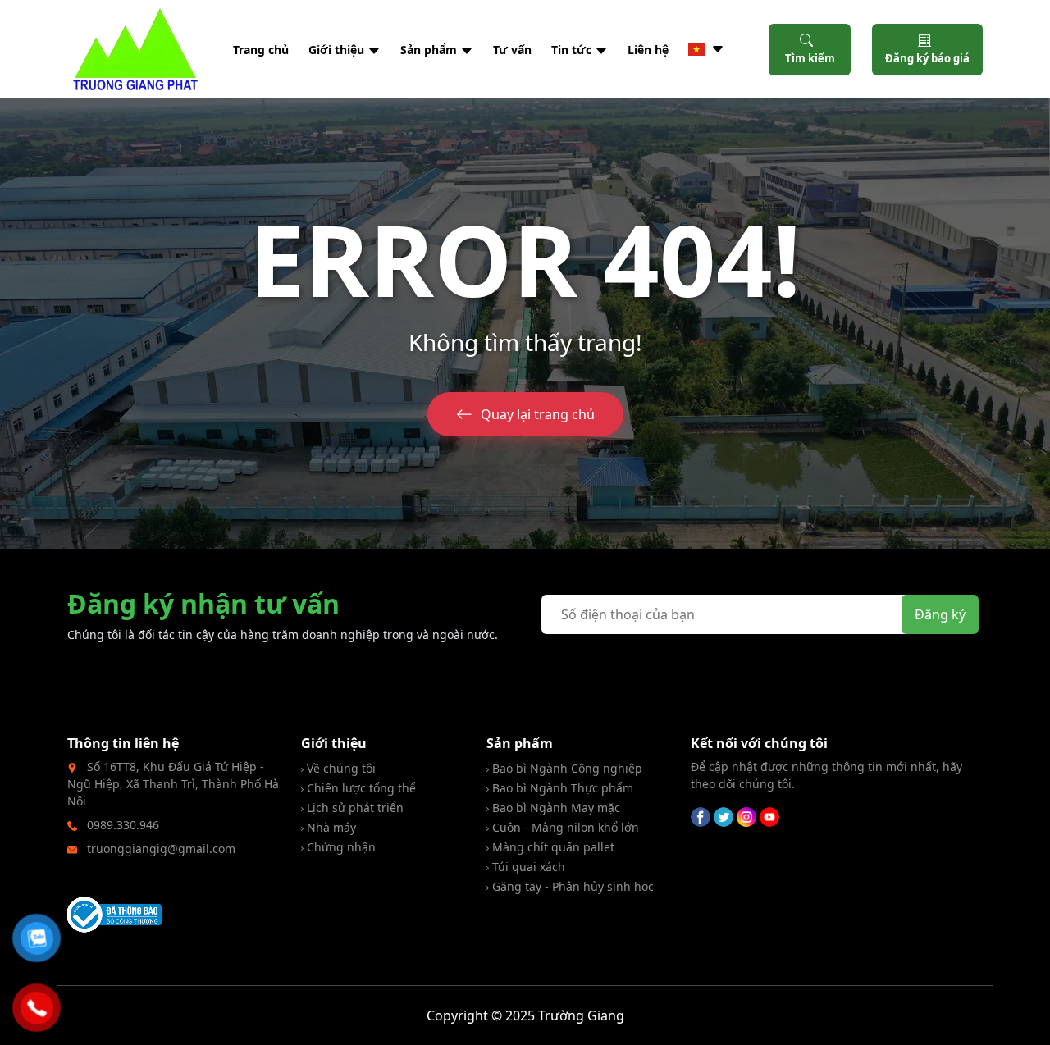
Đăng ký (940, 614)
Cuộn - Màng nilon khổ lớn (564, 827)
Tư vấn (512, 49)
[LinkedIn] (746, 815)
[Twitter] (723, 815)
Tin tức (573, 49)
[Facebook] (700, 815)
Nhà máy (330, 827)
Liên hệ (648, 49)
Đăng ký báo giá (927, 58)
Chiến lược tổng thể (360, 788)
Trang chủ (261, 49)
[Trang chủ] (135, 49)
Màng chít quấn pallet (551, 847)
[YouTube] (769, 815)
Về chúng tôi (340, 768)
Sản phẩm (430, 49)
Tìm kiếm (810, 58)
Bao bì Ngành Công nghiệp (565, 768)
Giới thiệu (338, 49)
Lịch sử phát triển (354, 807)
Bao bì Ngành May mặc (554, 807)
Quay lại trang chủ (538, 414)
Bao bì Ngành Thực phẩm (561, 788)
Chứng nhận (340, 847)
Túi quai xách (527, 866)
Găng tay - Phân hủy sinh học (571, 886)
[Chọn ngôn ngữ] (706, 49)
